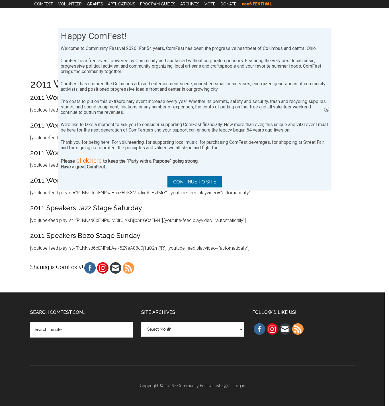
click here (89, 160)
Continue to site (194, 182)
